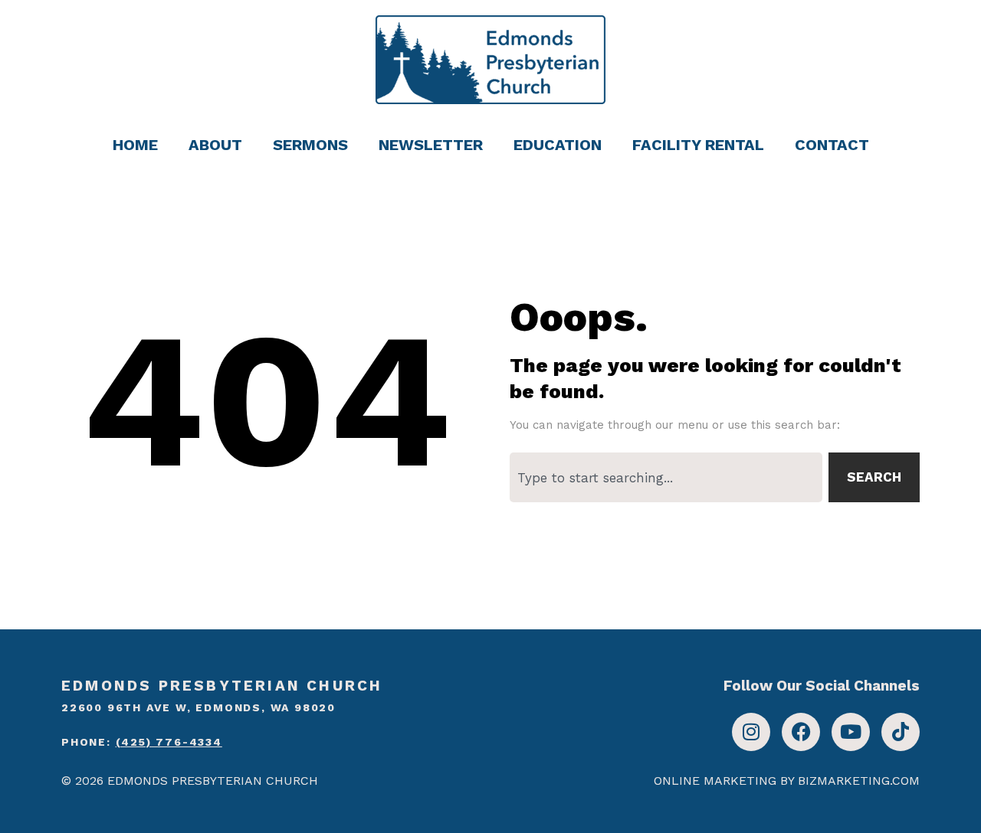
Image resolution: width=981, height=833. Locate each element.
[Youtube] (851, 732)
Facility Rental (698, 145)
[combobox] (666, 477)
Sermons (310, 145)
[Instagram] (751, 732)
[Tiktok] (900, 732)
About (215, 145)
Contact (832, 145)
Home (135, 145)
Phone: (141, 742)
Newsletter (431, 145)
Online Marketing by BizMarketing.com (787, 780)
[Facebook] (801, 732)
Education (557, 145)
